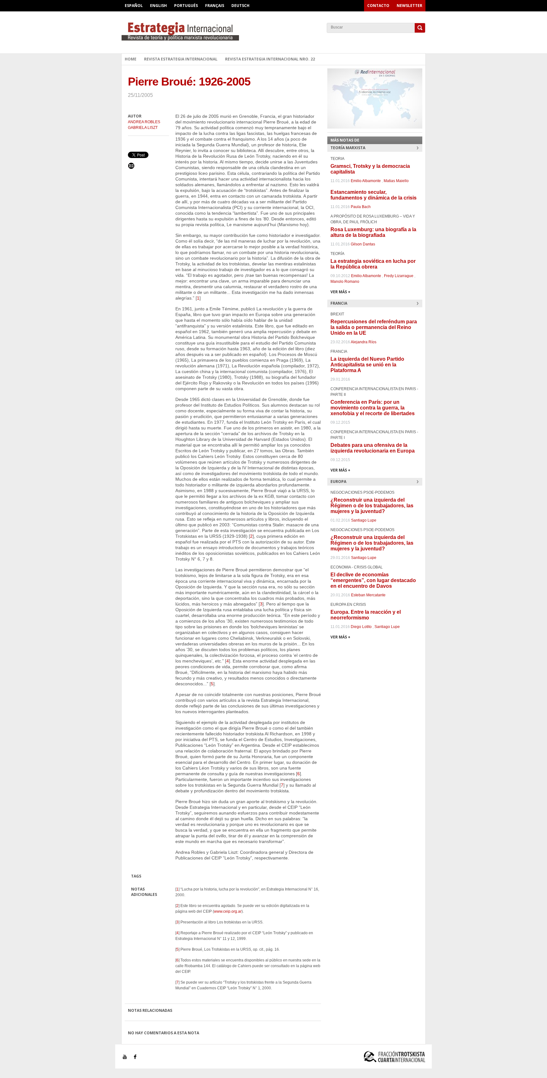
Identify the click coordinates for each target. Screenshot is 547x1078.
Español (134, 5)
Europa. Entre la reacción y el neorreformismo (365, 614)
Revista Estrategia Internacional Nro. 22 (270, 59)
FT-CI (273, 31)
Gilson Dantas (363, 244)
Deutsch (240, 5)
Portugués (186, 5)
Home (130, 59)
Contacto (378, 5)
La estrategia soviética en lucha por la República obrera (373, 264)
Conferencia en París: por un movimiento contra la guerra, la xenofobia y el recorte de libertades (372, 407)
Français (214, 5)
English (158, 5)
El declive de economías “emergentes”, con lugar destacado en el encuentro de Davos (373, 580)
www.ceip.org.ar (228, 911)
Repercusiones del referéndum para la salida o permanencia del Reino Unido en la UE (373, 327)
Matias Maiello (396, 181)
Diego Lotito (361, 627)
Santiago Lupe (363, 520)
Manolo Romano (344, 281)
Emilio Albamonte (366, 181)
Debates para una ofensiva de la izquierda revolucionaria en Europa (372, 447)
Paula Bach (361, 207)
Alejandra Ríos (363, 342)
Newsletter (409, 5)
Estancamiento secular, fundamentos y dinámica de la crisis (373, 194)
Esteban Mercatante (368, 595)
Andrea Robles (144, 122)
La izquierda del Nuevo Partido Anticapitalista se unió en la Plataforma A (367, 364)
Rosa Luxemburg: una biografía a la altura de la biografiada (373, 232)
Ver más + (340, 292)
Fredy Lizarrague (398, 276)
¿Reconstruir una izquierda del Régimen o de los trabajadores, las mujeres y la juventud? (371, 505)
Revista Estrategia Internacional (180, 59)
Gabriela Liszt (143, 127)
